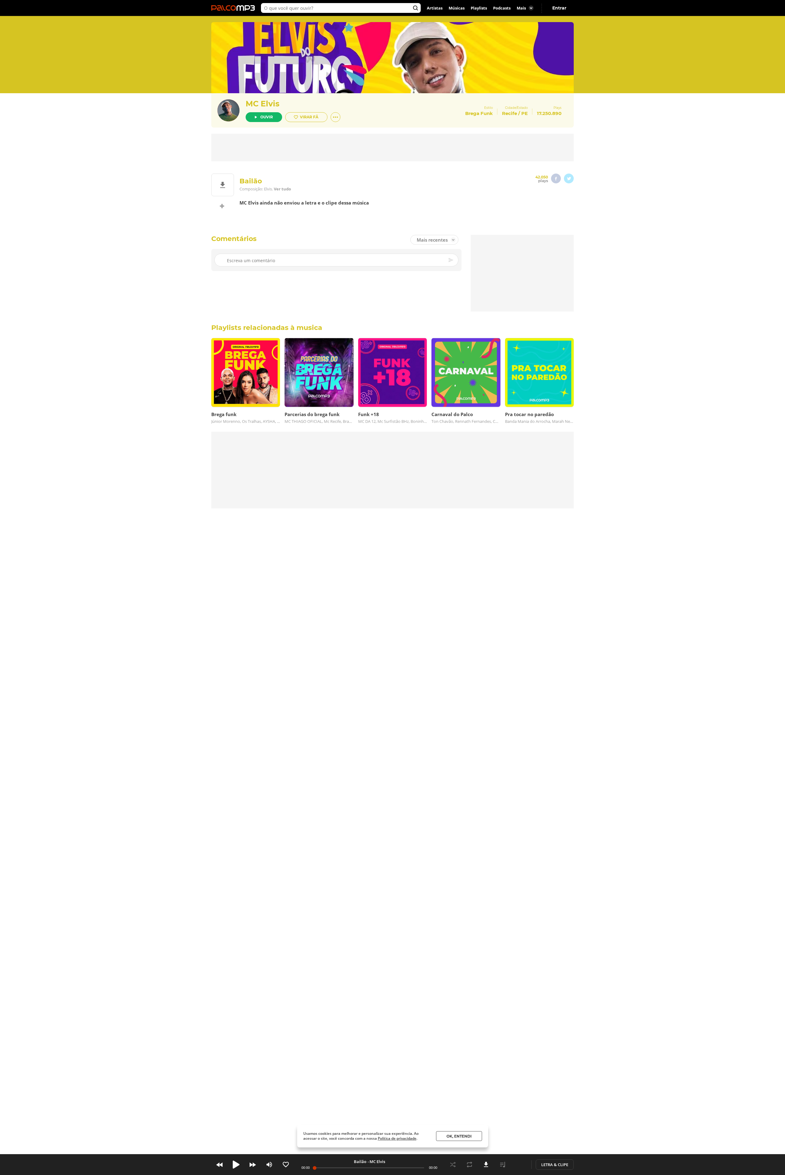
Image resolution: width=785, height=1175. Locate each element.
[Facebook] (556, 178)
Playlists (479, 8)
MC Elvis (262, 103)
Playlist (502, 1164)
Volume (269, 1164)
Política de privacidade (397, 1138)
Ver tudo (282, 189)
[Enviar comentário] (451, 260)
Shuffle (453, 1164)
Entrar (559, 8)
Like (286, 1164)
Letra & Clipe (554, 1164)
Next (252, 1164)
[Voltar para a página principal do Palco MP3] (234, 8)
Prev (219, 1164)
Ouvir (266, 117)
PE (524, 113)
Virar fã (309, 117)
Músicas (457, 8)
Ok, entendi (459, 1136)
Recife (509, 113)
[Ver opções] (335, 117)
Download (486, 1164)
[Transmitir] (519, 1164)
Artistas (434, 8)
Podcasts (502, 8)
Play (236, 1164)
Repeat (469, 1164)
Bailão (360, 1161)
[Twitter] (569, 178)
